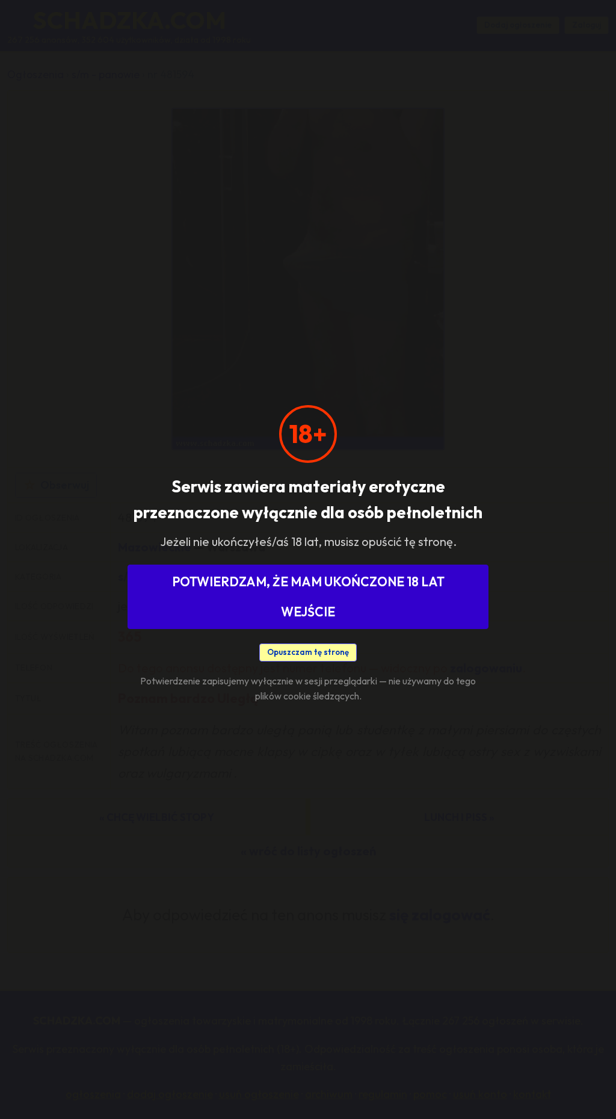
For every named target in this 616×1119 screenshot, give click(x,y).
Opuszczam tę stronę (308, 652)
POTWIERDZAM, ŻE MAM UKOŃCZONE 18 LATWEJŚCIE (308, 596)
